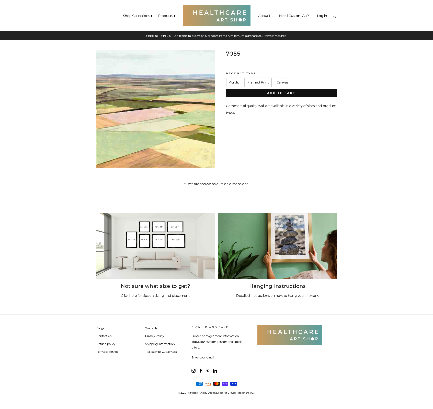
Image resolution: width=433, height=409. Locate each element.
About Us (265, 16)
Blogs (100, 328)
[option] (216, 36)
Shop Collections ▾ (137, 16)
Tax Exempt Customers (161, 351)
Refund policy (105, 344)
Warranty (151, 328)
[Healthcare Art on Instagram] (193, 370)
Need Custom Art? (294, 16)
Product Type (241, 73)
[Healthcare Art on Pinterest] (208, 370)
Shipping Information (160, 344)
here (133, 296)
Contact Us (103, 336)
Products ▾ (166, 16)
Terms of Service (107, 351)
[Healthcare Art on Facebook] (201, 370)
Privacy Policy (154, 336)
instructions (260, 296)
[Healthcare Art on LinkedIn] (215, 370)
